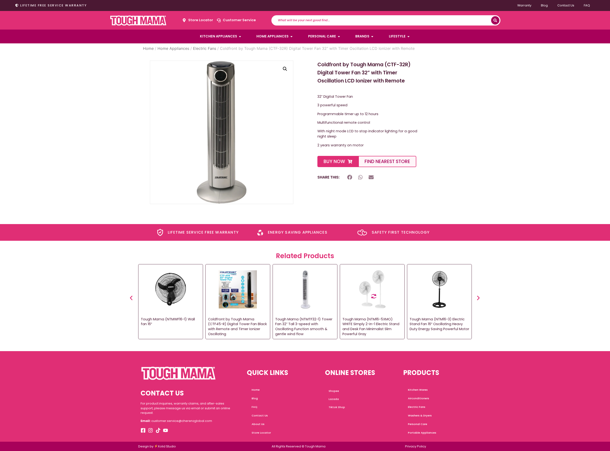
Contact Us (565, 5)
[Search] (495, 20)
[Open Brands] (372, 36)
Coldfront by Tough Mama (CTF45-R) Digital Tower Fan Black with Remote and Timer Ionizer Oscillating (237, 326)
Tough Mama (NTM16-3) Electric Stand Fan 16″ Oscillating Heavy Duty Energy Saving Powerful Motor (439, 324)
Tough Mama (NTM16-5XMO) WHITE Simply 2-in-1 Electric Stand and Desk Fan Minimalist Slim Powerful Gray (370, 326)
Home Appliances (173, 48)
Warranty (524, 5)
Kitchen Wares (418, 390)
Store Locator (261, 433)
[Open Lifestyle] (408, 36)
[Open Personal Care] (339, 36)
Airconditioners (418, 398)
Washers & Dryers (420, 415)
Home (148, 48)
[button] (285, 69)
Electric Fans (204, 48)
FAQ (587, 5)
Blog (544, 5)
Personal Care (417, 424)
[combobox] (383, 20)
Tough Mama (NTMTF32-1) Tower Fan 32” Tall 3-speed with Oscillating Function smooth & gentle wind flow (303, 326)
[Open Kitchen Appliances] (240, 36)
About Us (258, 424)
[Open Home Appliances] (291, 36)
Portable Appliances (422, 433)
